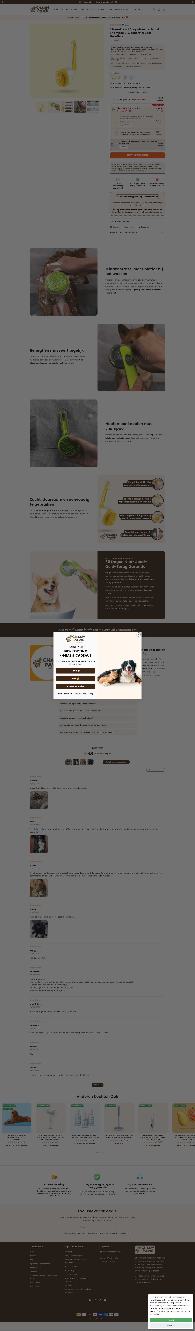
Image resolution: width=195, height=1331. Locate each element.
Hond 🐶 (75, 670)
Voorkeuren (171, 1325)
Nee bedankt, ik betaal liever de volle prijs (75, 694)
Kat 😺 (75, 678)
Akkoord (171, 1320)
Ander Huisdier (75, 686)
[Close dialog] (139, 634)
